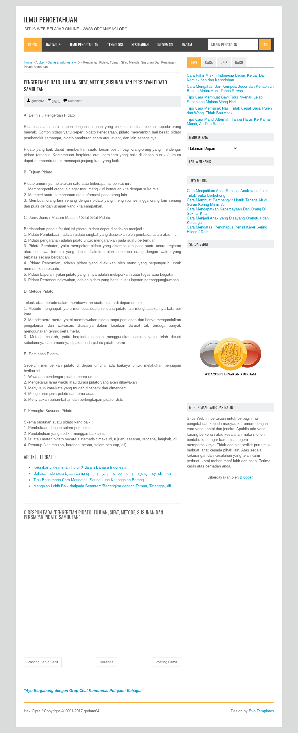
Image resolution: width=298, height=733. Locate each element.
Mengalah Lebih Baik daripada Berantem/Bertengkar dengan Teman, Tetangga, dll (102, 486)
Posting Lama (166, 662)
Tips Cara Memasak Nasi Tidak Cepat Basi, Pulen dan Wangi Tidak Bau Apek (229, 110)
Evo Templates (261, 711)
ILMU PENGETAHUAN (50, 19)
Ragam (187, 45)
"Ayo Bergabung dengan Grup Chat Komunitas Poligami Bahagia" (83, 690)
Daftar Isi (53, 45)
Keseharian (140, 45)
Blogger (246, 477)
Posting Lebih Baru (43, 662)
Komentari (75, 101)
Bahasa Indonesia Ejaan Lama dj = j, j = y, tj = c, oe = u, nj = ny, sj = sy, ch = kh (102, 473)
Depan (32, 45)
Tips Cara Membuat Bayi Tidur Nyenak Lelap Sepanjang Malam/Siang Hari (224, 99)
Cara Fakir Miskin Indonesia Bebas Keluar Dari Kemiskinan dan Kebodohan (226, 77)
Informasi (165, 45)
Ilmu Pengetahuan (84, 45)
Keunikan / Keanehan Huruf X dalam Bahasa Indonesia (79, 467)
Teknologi (115, 45)
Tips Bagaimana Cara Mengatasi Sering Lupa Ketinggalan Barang (88, 480)
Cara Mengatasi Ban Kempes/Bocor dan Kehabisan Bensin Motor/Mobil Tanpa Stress (230, 88)
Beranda (106, 662)
